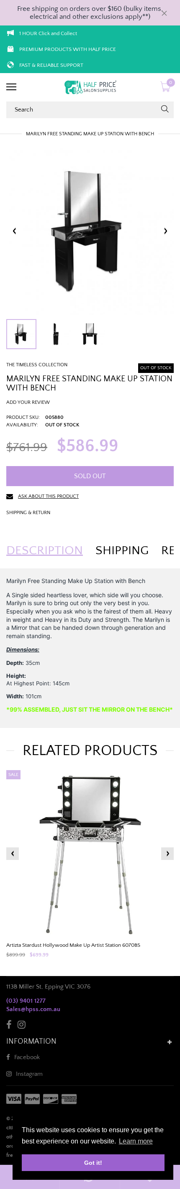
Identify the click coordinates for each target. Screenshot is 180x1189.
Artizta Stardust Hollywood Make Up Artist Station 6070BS (73, 945)
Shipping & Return (28, 512)
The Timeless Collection (36, 365)
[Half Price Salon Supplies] (90, 87)
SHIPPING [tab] (122, 551)
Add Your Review (28, 402)
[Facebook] (9, 1025)
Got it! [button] (93, 1162)
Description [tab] (44, 551)
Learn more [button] (136, 1141)
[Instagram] (22, 1025)
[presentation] (12, 853)
